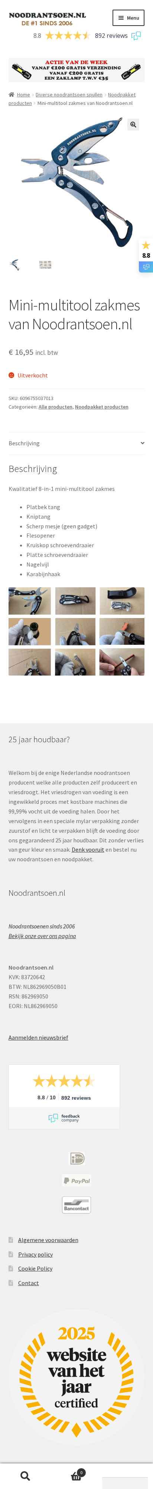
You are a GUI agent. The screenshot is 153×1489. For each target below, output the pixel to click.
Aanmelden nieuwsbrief (38, 1037)
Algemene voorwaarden (48, 1240)
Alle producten (55, 406)
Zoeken (25, 1476)
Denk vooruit (88, 849)
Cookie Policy (35, 1268)
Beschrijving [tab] (24, 443)
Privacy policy (35, 1254)
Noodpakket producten (101, 406)
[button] (133, 125)
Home (23, 94)
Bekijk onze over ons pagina (42, 936)
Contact (28, 1283)
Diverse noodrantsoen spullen (69, 94)
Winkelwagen (66, 1470)
